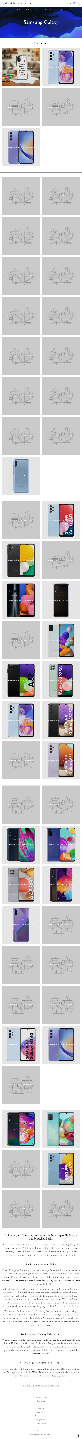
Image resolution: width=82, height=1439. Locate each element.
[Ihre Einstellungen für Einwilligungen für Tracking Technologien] (78, 1435)
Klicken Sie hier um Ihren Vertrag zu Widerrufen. (41, 1385)
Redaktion (41, 1431)
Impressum (41, 1401)
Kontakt (41, 1408)
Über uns (41, 1394)
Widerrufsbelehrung (41, 1416)
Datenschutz (41, 1412)
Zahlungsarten (41, 1423)
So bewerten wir (41, 1397)
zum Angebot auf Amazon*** (41, 1434)
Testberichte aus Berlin (16, 3)
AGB (40, 1405)
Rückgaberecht (41, 1420)
